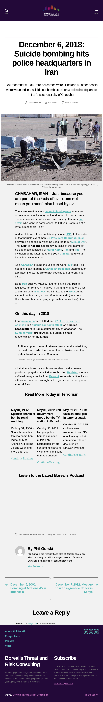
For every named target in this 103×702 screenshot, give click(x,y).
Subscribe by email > (63, 683)
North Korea (54, 249)
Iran (66, 249)
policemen (28, 321)
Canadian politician (57, 268)
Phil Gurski (36, 102)
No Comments (71, 102)
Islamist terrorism (30, 534)
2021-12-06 (53, 102)
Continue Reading (22, 458)
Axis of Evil (78, 241)
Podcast (9, 641)
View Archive (35, 566)
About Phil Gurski (15, 631)
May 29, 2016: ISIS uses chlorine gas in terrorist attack (75, 413)
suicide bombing (45, 534)
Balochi (54, 376)
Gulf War (65, 253)
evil (69, 264)
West (72, 291)
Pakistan (72, 372)
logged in (32, 623)
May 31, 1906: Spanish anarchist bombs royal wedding (23, 415)
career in (58, 211)
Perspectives (51, 32)
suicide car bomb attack (47, 324)
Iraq (77, 249)
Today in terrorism (69, 534)
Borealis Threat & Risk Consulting (30, 695)
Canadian (27, 264)
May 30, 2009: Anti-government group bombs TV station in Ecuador (49, 415)
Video (8, 645)
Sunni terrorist (24, 332)
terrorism (57, 534)
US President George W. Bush (66, 237)
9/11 (69, 234)
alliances (40, 291)
